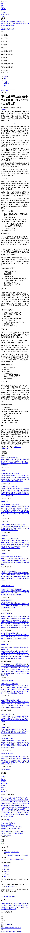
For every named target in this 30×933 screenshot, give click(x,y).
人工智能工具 (4, 448)
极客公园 (9, 907)
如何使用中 (9, 538)
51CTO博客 (7, 855)
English (5, 872)
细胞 (11, 680)
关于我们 (6, 866)
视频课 (2, 21)
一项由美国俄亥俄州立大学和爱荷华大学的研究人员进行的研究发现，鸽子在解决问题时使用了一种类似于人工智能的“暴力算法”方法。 (15, 528)
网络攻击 (10, 600)
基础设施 (9, 613)
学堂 (2, 5)
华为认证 (19, 23)
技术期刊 (6, 84)
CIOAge (9, 852)
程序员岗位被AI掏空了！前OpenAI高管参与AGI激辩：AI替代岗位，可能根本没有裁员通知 (15, 803)
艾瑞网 (8, 905)
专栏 (11, 29)
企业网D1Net (17, 447)
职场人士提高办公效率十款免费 (15, 616)
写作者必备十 (9, 684)
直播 (14, 29)
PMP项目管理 (5, 25)
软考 (10, 23)
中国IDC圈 (21, 907)
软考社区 (3, 9)
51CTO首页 (4, 1)
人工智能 (3, 470)
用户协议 (6, 874)
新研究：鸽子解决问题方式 (13, 524)
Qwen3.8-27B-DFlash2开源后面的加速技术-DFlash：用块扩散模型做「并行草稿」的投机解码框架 (15, 807)
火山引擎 (13, 909)
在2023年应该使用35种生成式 (14, 756)
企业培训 (3, 12)
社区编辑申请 (4, 90)
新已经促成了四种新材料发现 (13, 729)
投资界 (6, 909)
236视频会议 (15, 907)
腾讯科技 (8, 903)
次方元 (9, 909)
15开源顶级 (9, 486)
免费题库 (11, 25)
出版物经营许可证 (11, 896)
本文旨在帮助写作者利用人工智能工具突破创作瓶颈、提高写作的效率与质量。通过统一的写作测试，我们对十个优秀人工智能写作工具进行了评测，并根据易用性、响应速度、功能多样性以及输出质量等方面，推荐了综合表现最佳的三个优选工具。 (15, 689)
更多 (8, 820)
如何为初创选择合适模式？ (13, 740)
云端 (2, 613)
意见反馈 (6, 871)
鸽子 (7, 535)
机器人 (9, 727)
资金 (7, 521)
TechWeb (4, 905)
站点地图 (6, 869)
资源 (4, 29)
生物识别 (8, 680)
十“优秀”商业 (8, 571)
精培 (11, 859)
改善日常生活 (10, 473)
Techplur (16, 852)
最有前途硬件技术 (10, 700)
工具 (7, 501)
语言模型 (8, 769)
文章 (2, 29)
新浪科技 (3, 903)
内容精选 (6, 76)
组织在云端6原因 (9, 602)
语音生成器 (11, 586)
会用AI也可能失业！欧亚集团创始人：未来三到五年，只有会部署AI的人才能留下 (15, 812)
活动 (5, 85)
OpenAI (10, 448)
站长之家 (12, 905)
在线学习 (3, 27)
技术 (11, 738)
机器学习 (8, 738)
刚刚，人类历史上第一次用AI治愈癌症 (12, 809)
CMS (2, 521)
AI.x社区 (25, 855)
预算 (4, 521)
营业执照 (3, 896)
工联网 (5, 907)
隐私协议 (6, 876)
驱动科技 (22, 903)
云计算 (5, 613)
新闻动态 (6, 867)
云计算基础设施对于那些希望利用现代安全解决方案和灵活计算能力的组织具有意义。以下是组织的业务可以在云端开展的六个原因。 (15, 605)
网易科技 (12, 903)
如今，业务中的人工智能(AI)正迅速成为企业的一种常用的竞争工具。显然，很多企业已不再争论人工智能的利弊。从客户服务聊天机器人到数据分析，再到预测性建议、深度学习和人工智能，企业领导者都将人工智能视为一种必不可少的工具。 (15, 544)
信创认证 (14, 23)
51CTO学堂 (7, 859)
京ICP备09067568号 (11, 886)
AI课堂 (2, 16)
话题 (5, 80)
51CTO (5, 852)
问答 (7, 29)
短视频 (13, 21)
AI (6, 553)
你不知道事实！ (10, 714)
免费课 (2, 10)
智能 (4, 501)
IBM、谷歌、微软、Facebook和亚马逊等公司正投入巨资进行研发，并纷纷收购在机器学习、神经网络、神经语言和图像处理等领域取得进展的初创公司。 (15, 636)
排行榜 (10, 21)
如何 (9, 457)
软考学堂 (21, 21)
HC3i (13, 852)
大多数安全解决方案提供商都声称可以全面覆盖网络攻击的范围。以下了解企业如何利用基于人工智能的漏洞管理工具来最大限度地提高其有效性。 (15, 592)
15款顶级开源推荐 (10, 633)
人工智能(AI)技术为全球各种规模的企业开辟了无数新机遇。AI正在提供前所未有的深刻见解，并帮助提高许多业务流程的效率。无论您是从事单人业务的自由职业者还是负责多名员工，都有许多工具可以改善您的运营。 (15, 576)
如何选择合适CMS (10, 504)
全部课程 (3, 23)
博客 (2, 3)
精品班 (2, 7)
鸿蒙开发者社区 (5, 14)
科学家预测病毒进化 (11, 556)
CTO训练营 (20, 859)
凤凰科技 (17, 903)
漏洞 (7, 600)
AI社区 (5, 82)
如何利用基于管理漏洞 (12, 589)
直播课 (17, 21)
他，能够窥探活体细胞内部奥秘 (14, 664)
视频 (5, 78)
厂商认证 (24, 23)
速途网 (17, 905)
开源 (2, 501)
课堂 (9, 29)
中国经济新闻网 (23, 905)
